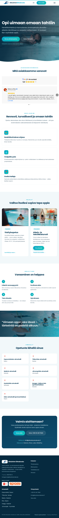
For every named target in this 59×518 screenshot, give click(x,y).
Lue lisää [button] (10, 100)
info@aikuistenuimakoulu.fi (33, 440)
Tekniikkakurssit (35, 469)
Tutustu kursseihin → (39, 252)
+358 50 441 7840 (35, 492)
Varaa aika (41, 2)
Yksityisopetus (34, 464)
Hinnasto (33, 472)
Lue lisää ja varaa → (10, 252)
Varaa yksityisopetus (10, 39)
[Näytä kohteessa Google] (5, 89)
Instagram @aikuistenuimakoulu (10, 477)
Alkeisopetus (34, 467)
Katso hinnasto (28, 39)
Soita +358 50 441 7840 (36, 433)
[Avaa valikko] (54, 3)
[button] (2, 95)
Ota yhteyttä (38, 248)
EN (33, 2)
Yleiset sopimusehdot (40, 514)
